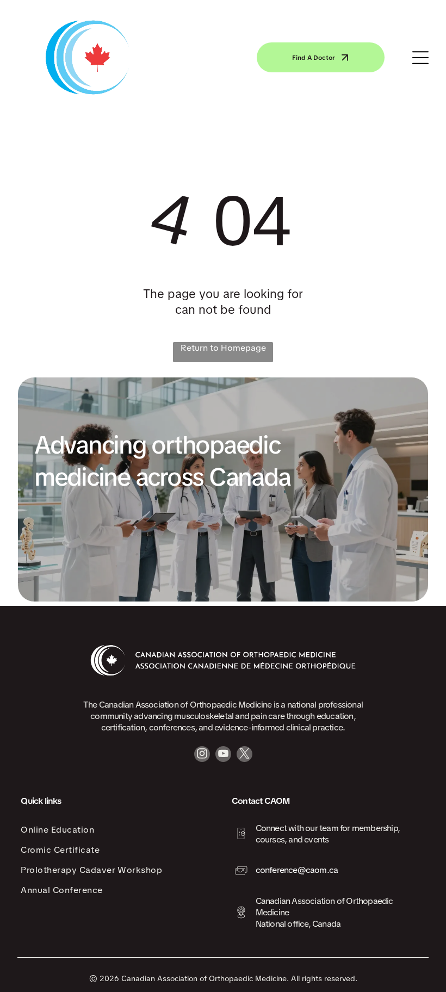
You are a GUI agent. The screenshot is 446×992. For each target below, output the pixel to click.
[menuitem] (117, 830)
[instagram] (202, 755)
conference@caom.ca (297, 870)
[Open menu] (420, 57)
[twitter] (244, 755)
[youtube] (223, 755)
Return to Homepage (223, 348)
